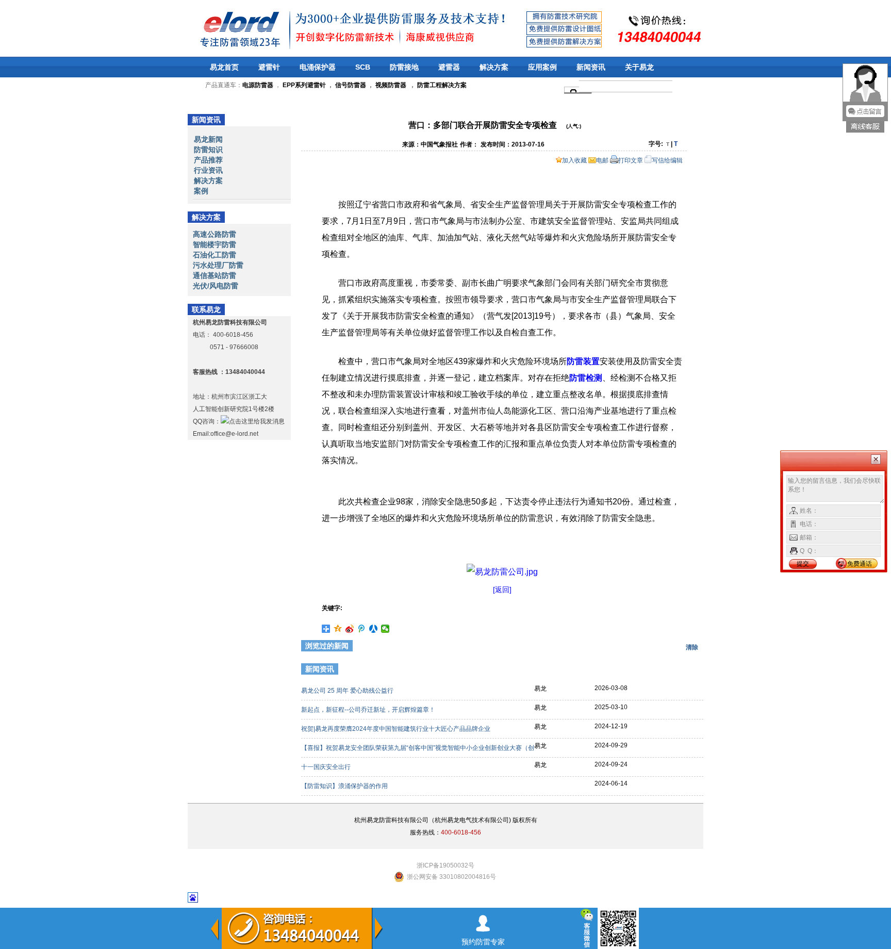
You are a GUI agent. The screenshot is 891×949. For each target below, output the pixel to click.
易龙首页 (224, 67)
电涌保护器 (318, 67)
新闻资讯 (590, 67)
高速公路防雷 (214, 234)
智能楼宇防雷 (214, 244)
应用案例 (542, 67)
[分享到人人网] (373, 629)
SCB (362, 67)
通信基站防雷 (214, 275)
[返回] (502, 589)
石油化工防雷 (214, 255)
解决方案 (494, 67)
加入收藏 (574, 160)
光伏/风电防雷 (215, 286)
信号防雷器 (350, 85)
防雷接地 (404, 67)
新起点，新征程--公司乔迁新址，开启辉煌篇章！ (369, 709)
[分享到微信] (385, 629)
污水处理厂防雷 (218, 265)
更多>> (686, 670)
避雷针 (269, 67)
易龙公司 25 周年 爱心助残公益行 (348, 690)
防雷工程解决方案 (441, 85)
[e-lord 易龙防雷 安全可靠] (213, 28)
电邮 (602, 160)
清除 (692, 647)
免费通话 (859, 563)
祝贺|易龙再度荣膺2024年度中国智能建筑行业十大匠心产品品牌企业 (396, 728)
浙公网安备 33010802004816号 (451, 876)
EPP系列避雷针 (304, 85)
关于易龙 (639, 67)
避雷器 (449, 67)
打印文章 (630, 160)
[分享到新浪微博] (349, 629)
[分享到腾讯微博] (361, 629)
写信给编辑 (667, 160)
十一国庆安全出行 (326, 767)
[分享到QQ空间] (338, 629)
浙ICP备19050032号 (445, 865)
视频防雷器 (390, 85)
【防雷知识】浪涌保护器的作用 (345, 786)
